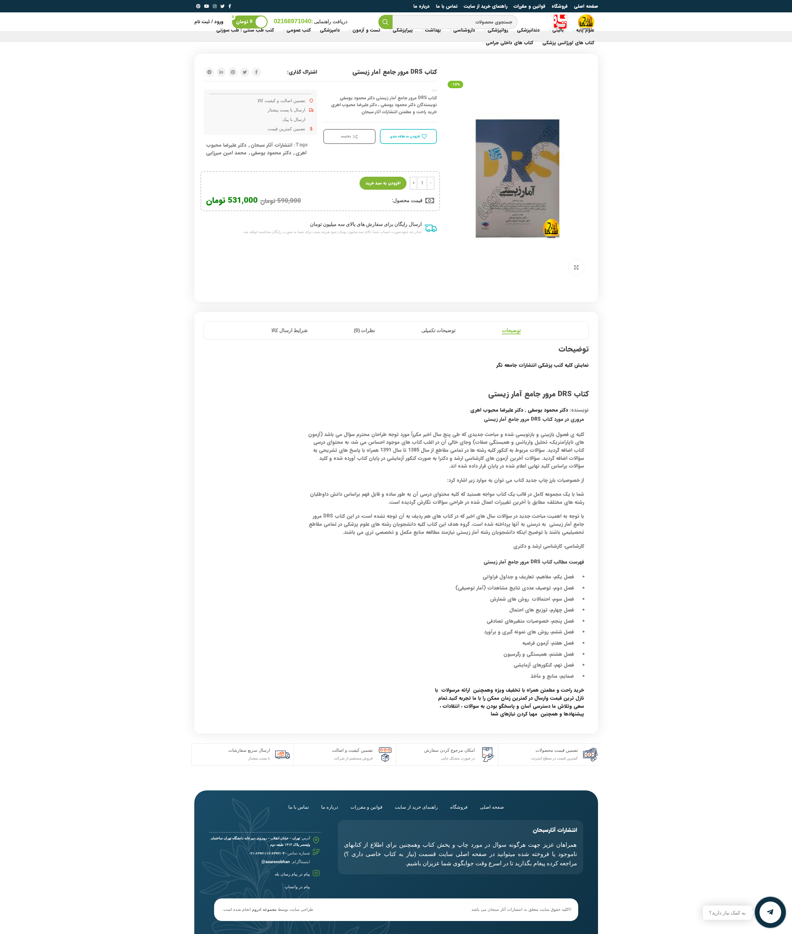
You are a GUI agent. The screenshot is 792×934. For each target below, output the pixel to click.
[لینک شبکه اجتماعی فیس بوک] (229, 6)
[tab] (511, 330)
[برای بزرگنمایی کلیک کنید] (576, 267)
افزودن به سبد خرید (383, 183)
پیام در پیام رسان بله (292, 874)
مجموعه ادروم (264, 909)
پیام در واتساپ (297, 886)
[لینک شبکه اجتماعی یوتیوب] (206, 6)
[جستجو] (385, 22)
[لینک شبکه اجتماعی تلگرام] (209, 72)
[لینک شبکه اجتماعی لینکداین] (221, 72)
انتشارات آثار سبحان (271, 145)
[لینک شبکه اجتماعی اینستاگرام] (214, 6)
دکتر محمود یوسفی (271, 153)
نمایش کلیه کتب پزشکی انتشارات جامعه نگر (542, 365)
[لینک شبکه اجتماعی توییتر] (222, 6)
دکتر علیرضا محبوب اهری (496, 410)
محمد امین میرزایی (226, 153)
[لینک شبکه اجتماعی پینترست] (198, 6)
